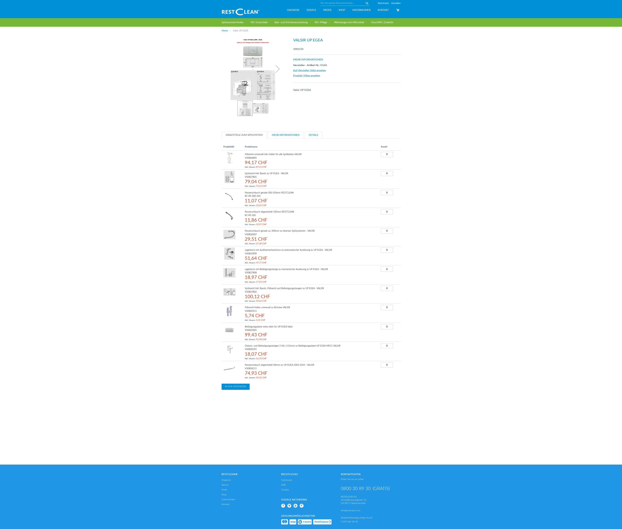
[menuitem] (233, 22)
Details (313, 135)
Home (225, 31)
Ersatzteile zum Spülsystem (244, 135)
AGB (283, 485)
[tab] (244, 135)
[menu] (311, 22)
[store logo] (240, 12)
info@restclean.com (350, 510)
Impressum (286, 480)
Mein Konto (383, 3)
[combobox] (344, 3)
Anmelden (396, 3)
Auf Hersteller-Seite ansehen (309, 70)
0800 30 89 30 (356, 488)
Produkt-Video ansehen (306, 75)
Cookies (285, 490)
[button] (277, 69)
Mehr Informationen (285, 135)
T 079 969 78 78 (349, 522)
